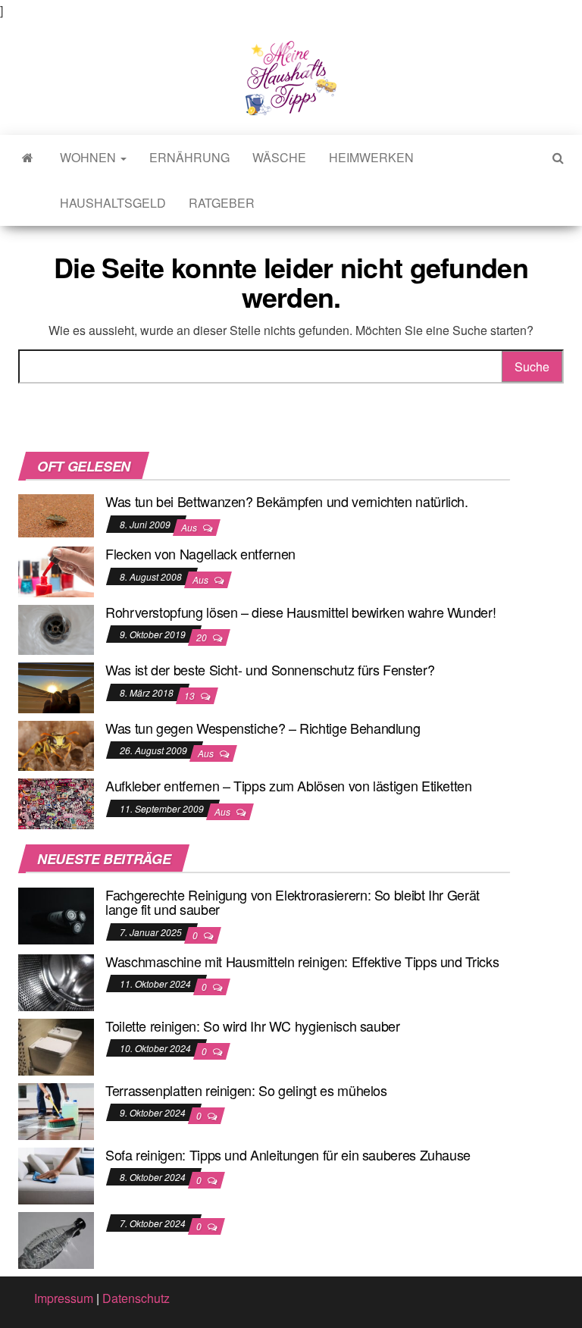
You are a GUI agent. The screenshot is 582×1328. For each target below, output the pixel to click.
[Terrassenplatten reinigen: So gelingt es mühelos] (56, 1109)
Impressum (63, 1298)
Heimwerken (371, 157)
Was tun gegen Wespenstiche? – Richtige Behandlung (262, 728)
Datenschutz (136, 1298)
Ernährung (189, 157)
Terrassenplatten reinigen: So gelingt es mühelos (246, 1090)
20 (202, 637)
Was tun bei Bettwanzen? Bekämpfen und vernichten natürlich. (286, 501)
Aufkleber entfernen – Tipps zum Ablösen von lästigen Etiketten (288, 785)
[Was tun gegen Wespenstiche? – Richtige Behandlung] (56, 744)
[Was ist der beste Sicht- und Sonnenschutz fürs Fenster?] (56, 686)
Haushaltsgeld (113, 202)
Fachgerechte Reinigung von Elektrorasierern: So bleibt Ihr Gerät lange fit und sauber (292, 902)
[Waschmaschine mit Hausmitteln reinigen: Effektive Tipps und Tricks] (56, 980)
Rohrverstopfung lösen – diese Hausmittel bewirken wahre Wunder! (300, 612)
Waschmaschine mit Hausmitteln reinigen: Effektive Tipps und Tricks (302, 961)
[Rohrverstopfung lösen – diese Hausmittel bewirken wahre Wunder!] (56, 628)
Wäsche (279, 157)
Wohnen (89, 157)
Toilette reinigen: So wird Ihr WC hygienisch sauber (252, 1025)
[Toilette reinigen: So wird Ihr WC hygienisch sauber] (56, 1045)
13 (190, 695)
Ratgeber (222, 202)
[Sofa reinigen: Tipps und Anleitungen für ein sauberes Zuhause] (56, 1173)
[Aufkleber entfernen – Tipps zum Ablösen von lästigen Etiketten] (56, 802)
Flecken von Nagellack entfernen (200, 553)
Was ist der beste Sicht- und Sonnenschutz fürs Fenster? (269, 669)
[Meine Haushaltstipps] (27, 157)
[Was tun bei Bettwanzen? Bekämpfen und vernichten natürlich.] (56, 514)
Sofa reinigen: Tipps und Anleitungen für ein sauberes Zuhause (288, 1154)
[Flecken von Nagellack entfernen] (56, 569)
